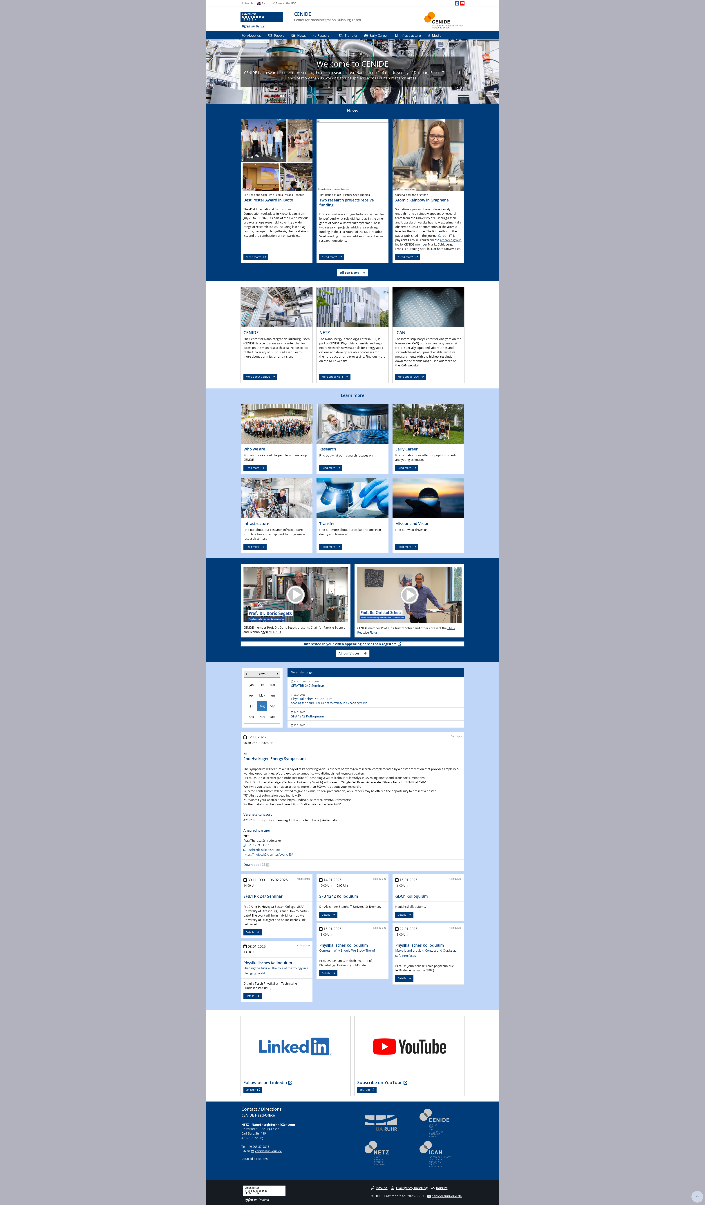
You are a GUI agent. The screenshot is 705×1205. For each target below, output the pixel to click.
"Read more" (254, 257)
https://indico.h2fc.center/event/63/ (268, 855)
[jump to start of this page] (697, 1197)
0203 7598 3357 (258, 845)
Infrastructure (410, 35)
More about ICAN (408, 376)
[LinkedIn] (457, 3)
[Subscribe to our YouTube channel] (409, 1046)
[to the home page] (262, 20)
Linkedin (251, 1089)
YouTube (365, 1089)
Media (437, 35)
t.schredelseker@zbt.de (263, 850)
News (301, 35)
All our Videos (350, 653)
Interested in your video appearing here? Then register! (350, 644)
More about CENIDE (258, 376)
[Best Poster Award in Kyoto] (276, 154)
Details (250, 932)
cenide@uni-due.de (268, 1151)
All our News (349, 272)
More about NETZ (332, 376)
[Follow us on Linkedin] (295, 1046)
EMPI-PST (273, 632)
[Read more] (276, 423)
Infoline (382, 1188)
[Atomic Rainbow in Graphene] (428, 154)
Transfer (351, 35)
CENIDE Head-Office (258, 1115)
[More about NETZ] (352, 307)
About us (254, 35)
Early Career (378, 35)
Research (324, 35)
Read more (252, 468)
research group (451, 240)
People (279, 35)
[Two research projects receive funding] (352, 154)
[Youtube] (462, 3)
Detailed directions (254, 1159)
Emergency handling (412, 1188)
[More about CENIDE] (276, 307)
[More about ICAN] (428, 307)
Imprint (441, 1188)
